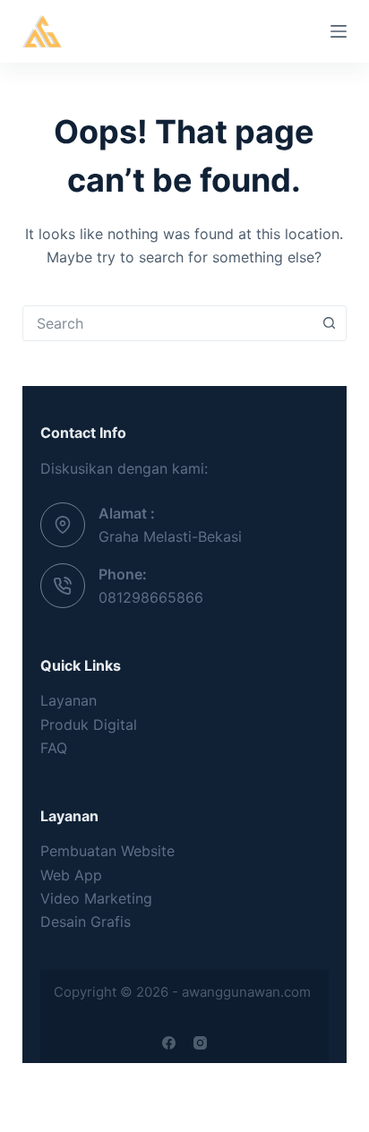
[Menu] (338, 31)
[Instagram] (200, 1043)
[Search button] (329, 323)
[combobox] (168, 323)
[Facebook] (169, 1043)
